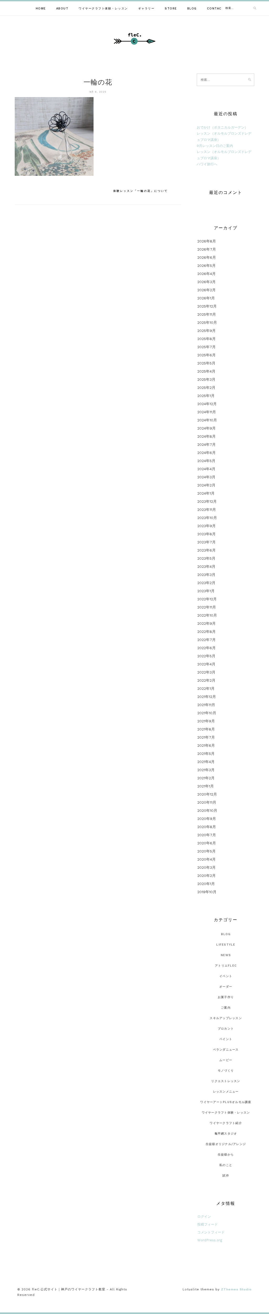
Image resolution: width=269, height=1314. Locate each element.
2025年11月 (206, 314)
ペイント (225, 1039)
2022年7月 (206, 640)
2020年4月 (206, 859)
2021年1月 (205, 786)
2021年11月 (206, 705)
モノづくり (226, 1070)
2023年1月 (206, 591)
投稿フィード (207, 1224)
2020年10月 (207, 810)
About (62, 8)
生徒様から (226, 1154)
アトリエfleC (226, 965)
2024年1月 (206, 493)
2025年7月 (206, 347)
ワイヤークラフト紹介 (226, 1123)
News (226, 955)
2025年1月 (206, 396)
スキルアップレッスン (226, 1018)
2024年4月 (206, 469)
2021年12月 (206, 697)
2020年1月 (206, 884)
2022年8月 (206, 631)
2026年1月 (206, 298)
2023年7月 (206, 542)
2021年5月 (206, 753)
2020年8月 (206, 827)
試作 (226, 1175)
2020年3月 (206, 867)
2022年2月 (206, 680)
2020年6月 (206, 843)
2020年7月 (206, 835)
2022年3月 (206, 672)
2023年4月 (206, 566)
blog (226, 934)
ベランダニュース (226, 1049)
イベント (225, 976)
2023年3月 (206, 575)
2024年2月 (206, 485)
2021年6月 (206, 745)
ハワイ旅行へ (207, 164)
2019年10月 (206, 892)
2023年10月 (207, 518)
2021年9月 (206, 721)
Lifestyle (225, 944)
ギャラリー (146, 8)
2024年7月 (206, 444)
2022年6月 (206, 648)
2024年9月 (206, 428)
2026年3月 (206, 282)
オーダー (225, 986)
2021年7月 (206, 737)
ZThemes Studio (236, 1289)
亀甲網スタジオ (226, 1133)
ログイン (204, 1216)
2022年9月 (206, 623)
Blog (192, 8)
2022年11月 (206, 607)
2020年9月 (206, 819)
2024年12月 (207, 404)
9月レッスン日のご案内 (215, 146)
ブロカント (226, 1028)
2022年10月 (207, 615)
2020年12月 (207, 794)
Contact (215, 8)
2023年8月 (206, 534)
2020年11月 (206, 802)
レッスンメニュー (226, 1091)
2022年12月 (207, 599)
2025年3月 (206, 379)
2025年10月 (207, 322)
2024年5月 (206, 461)
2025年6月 (206, 355)
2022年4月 (206, 664)
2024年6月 (206, 453)
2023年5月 (206, 558)
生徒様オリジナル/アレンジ (226, 1144)
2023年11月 (206, 509)
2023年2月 (206, 583)
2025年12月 (207, 306)
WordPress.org (209, 1240)
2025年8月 (206, 339)
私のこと (225, 1165)
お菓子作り (226, 997)
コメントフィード (211, 1232)
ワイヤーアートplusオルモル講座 (225, 1102)
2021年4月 (206, 762)
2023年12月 (207, 501)
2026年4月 (206, 274)
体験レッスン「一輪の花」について (140, 190)
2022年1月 (206, 688)
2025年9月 (206, 330)
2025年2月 (206, 387)
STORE (171, 8)
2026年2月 (206, 290)
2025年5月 (206, 363)
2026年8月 (206, 241)
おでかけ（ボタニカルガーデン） (222, 127)
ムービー (225, 1060)
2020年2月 (206, 875)
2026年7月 (206, 249)
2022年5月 (206, 656)
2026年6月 (206, 257)
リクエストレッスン (225, 1081)
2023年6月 (206, 550)
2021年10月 (206, 713)
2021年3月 (206, 770)
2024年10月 (207, 420)
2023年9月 (206, 526)
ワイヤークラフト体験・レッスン (103, 8)
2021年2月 (206, 778)
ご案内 (226, 1007)
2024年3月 (206, 477)
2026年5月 (206, 265)
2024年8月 (206, 436)
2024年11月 (206, 412)
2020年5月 (206, 851)
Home (41, 8)
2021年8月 (206, 729)
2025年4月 (206, 371)
